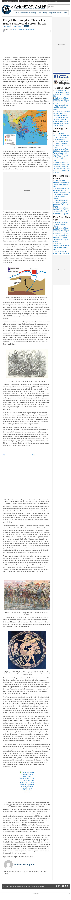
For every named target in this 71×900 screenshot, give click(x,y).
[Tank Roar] (63, 886)
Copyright (47, 1)
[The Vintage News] (57, 886)
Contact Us (30, 1)
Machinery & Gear (35, 12)
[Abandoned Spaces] (61, 886)
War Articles (24, 12)
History (45, 12)
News (17, 12)
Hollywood (52, 12)
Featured (26, 26)
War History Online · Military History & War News (28, 886)
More (65, 12)
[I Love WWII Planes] (65, 886)
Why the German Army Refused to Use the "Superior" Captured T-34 (61, 190)
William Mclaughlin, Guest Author (23, 29)
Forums (59, 12)
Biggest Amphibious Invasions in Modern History (60, 107)
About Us (22, 1)
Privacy (55, 1)
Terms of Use (39, 1)
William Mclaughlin (24, 864)
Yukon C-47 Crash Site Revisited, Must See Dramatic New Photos (61, 113)
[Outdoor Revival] (59, 886)
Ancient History (17, 26)
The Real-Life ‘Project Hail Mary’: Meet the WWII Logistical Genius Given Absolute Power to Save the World (61, 121)
